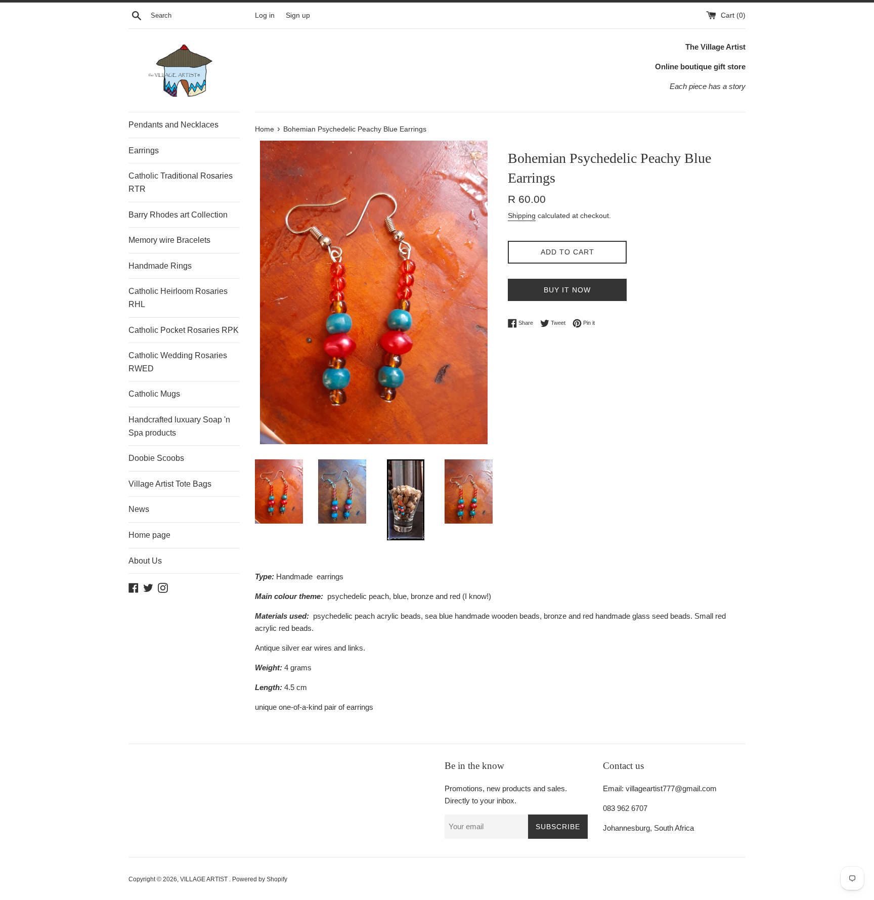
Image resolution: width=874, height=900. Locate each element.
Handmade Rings (160, 266)
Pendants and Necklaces (173, 124)
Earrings (143, 150)
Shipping (522, 215)
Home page (149, 535)
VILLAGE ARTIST (204, 879)
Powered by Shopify (259, 879)
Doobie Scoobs (156, 458)
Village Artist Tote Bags (169, 484)
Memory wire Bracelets (169, 240)
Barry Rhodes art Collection (178, 214)
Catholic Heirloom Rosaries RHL (178, 298)
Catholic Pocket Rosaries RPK (183, 330)
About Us (145, 560)
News (138, 509)
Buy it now (567, 290)
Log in (265, 15)
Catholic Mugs (154, 394)
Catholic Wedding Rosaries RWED (177, 362)
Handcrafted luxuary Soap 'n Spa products (179, 426)
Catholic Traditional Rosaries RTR (180, 182)
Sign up (298, 15)
